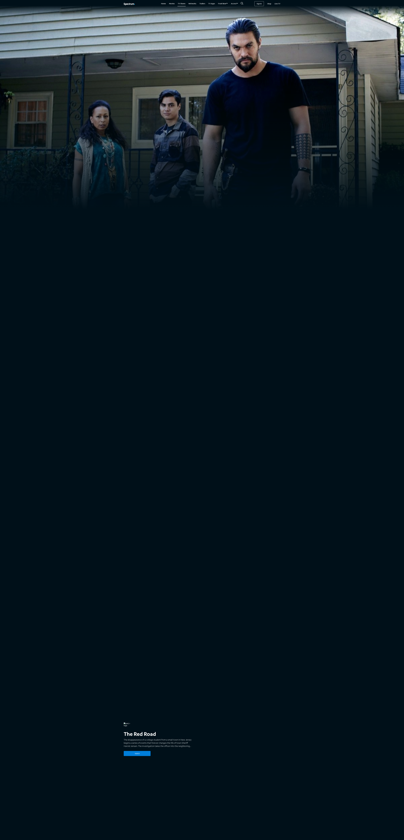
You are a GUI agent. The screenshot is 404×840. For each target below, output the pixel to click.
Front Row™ (223, 3)
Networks (192, 3)
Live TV (277, 4)
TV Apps (211, 3)
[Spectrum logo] (129, 4)
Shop (269, 4)
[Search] (242, 4)
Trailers (202, 3)
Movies (172, 3)
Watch (137, 753)
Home (163, 3)
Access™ (234, 3)
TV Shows (181, 3)
